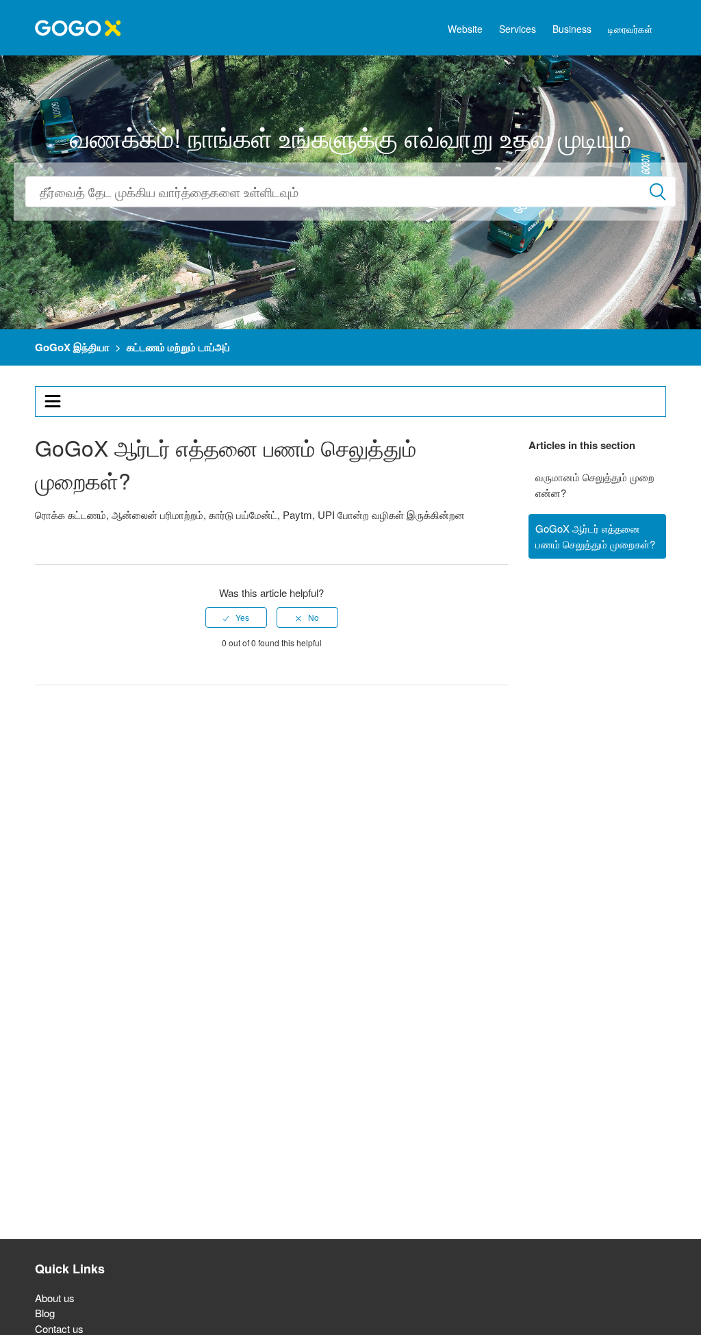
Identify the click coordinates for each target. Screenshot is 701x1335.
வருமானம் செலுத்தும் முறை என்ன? (594, 485)
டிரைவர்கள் (630, 29)
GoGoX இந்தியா (72, 347)
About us (55, 1297)
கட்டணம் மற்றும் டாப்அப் (178, 347)
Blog (45, 1313)
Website (465, 29)
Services (517, 29)
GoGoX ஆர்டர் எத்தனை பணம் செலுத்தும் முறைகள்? (595, 536)
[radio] (236, 617)
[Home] (77, 26)
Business (571, 29)
